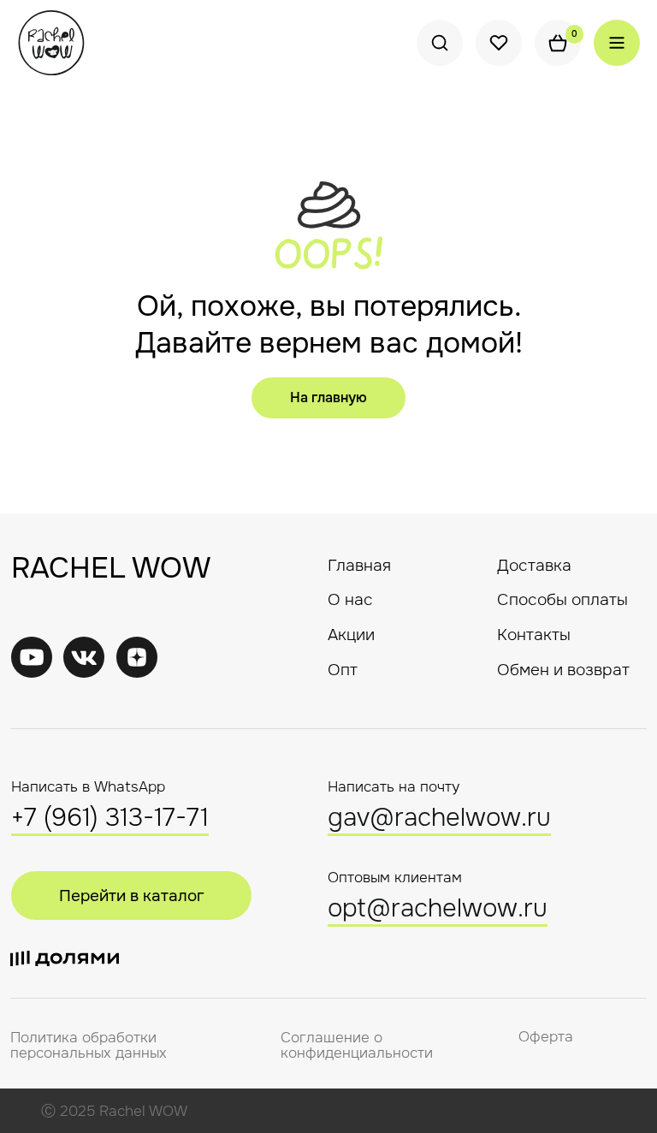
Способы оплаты (562, 599)
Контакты (534, 634)
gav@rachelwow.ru (439, 817)
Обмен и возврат (563, 669)
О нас (350, 599)
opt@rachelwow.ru (438, 908)
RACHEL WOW (110, 567)
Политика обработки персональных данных (88, 1045)
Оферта (545, 1037)
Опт (343, 669)
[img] (83, 657)
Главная (359, 565)
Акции (351, 634)
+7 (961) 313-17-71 (110, 817)
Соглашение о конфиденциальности (357, 1045)
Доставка (534, 565)
